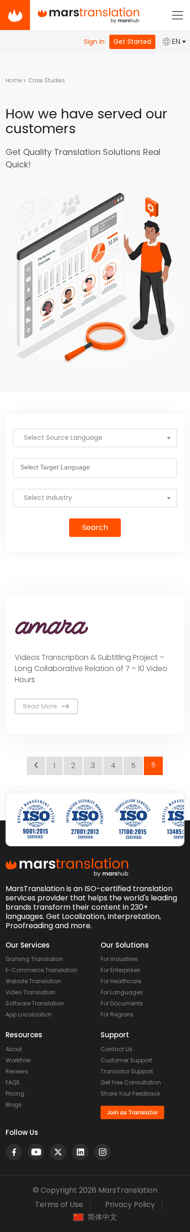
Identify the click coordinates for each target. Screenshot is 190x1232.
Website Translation (33, 981)
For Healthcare (121, 981)
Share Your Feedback (130, 1093)
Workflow (18, 1060)
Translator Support (127, 1071)
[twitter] (58, 1152)
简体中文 (102, 1217)
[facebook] (14, 1152)
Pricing (15, 1093)
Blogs (14, 1105)
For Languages (122, 992)
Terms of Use (59, 1204)
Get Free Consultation (131, 1082)
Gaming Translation (34, 959)
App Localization (29, 1014)
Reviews (17, 1071)
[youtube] (36, 1152)
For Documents (122, 1003)
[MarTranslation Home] (15, 15)
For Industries (119, 959)
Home (14, 80)
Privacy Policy (130, 1204)
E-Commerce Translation (41, 970)
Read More (40, 706)
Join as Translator (132, 1112)
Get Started (132, 41)
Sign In (94, 41)
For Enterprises (120, 970)
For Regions (117, 1014)
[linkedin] (80, 1152)
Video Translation (30, 992)
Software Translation (35, 1003)
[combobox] (95, 438)
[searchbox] (57, 468)
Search (95, 527)
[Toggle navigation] (177, 15)
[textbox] (95, 438)
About (14, 1049)
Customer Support (126, 1060)
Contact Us (116, 1049)
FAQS (13, 1082)
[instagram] (102, 1152)
